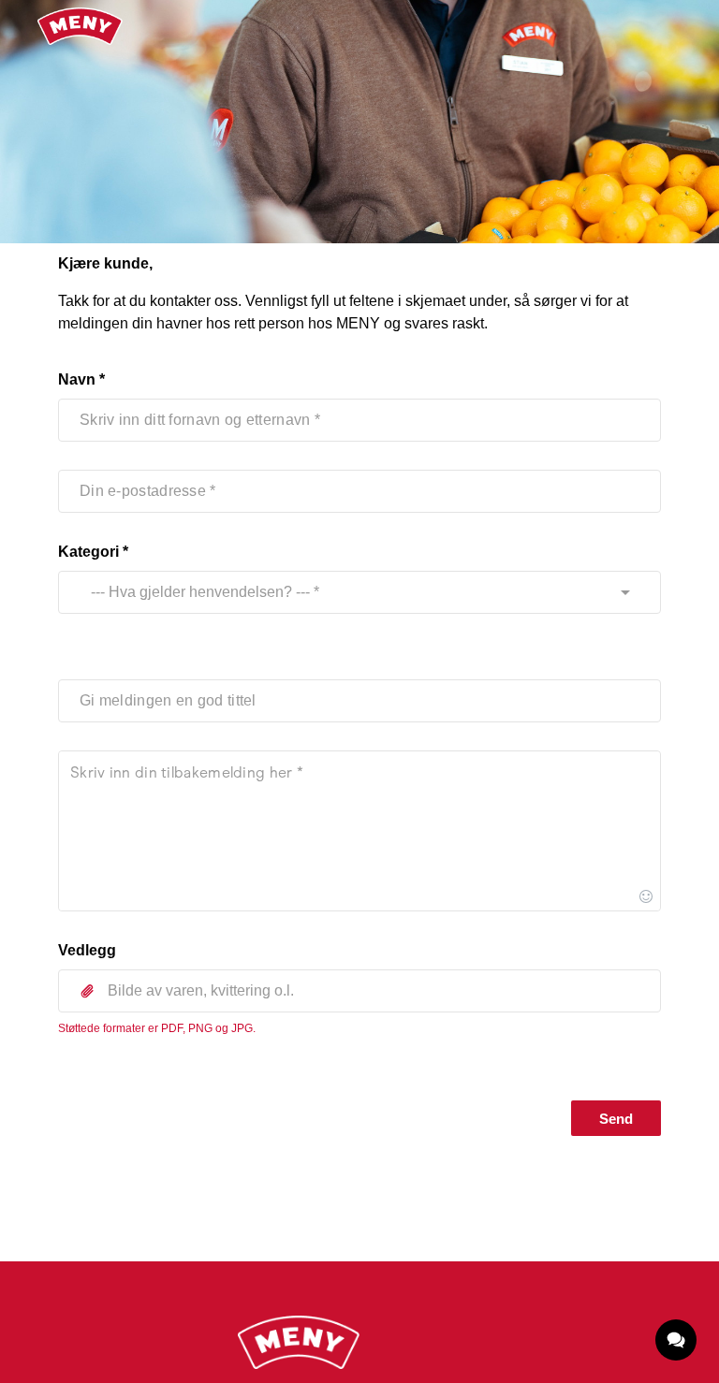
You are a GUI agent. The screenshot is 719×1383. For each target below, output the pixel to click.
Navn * (81, 379)
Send (616, 1119)
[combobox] (341, 592)
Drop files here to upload (359, 1033)
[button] (359, 990)
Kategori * (93, 552)
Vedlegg (87, 950)
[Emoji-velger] (646, 896)
